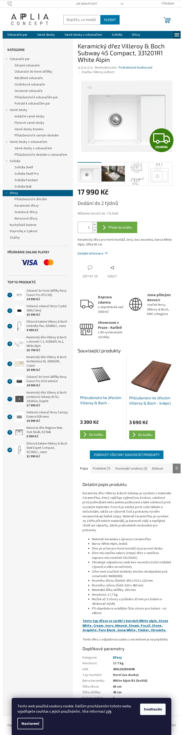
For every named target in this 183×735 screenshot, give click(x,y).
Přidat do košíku (120, 227)
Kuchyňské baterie (23, 225)
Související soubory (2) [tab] (131, 468)
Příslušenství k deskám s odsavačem (41, 154)
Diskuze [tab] (157, 468)
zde (109, 711)
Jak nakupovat (86, 4)
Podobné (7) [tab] (101, 468)
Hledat (110, 20)
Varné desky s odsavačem (28, 142)
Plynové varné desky (29, 122)
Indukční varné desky (30, 116)
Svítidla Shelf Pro (27, 173)
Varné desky (18, 110)
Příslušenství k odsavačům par (36, 97)
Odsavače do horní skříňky (33, 71)
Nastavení (30, 723)
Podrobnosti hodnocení (135, 67)
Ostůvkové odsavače (30, 84)
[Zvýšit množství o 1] (94, 224)
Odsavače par (20, 59)
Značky (15, 237)
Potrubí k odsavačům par (32, 103)
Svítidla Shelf (24, 167)
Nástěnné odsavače (29, 78)
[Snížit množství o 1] (94, 230)
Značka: (97, 72)
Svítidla (15, 161)
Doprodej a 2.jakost (23, 231)
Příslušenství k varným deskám (37, 135)
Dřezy (14, 193)
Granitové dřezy (26, 212)
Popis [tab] (84, 468)
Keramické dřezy (27, 205)
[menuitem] (17, 35)
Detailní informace (90, 253)
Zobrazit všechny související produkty (127, 455)
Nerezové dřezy (26, 218)
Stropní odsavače (27, 65)
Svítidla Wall (23, 186)
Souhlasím (153, 709)
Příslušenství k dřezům (31, 199)
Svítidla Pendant (26, 180)
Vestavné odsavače (29, 91)
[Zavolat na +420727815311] (14, 3)
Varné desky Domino (29, 129)
